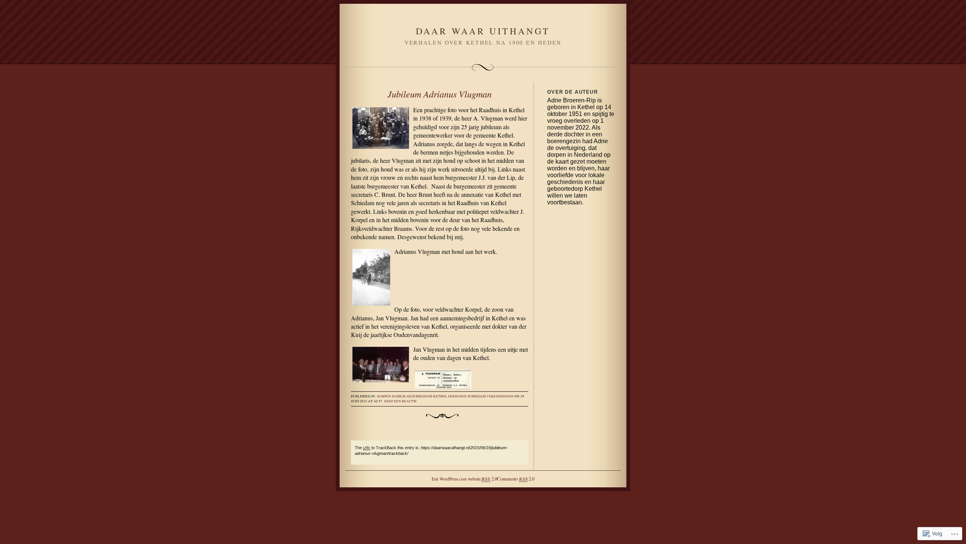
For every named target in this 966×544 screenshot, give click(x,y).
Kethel (440, 396)
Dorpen (384, 396)
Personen (457, 396)
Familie (399, 396)
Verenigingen (500, 396)
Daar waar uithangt (483, 31)
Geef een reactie (400, 401)
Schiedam (477, 396)
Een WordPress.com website (456, 479)
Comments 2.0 (515, 478)
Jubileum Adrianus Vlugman (440, 94)
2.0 (489, 478)
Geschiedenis (419, 396)
